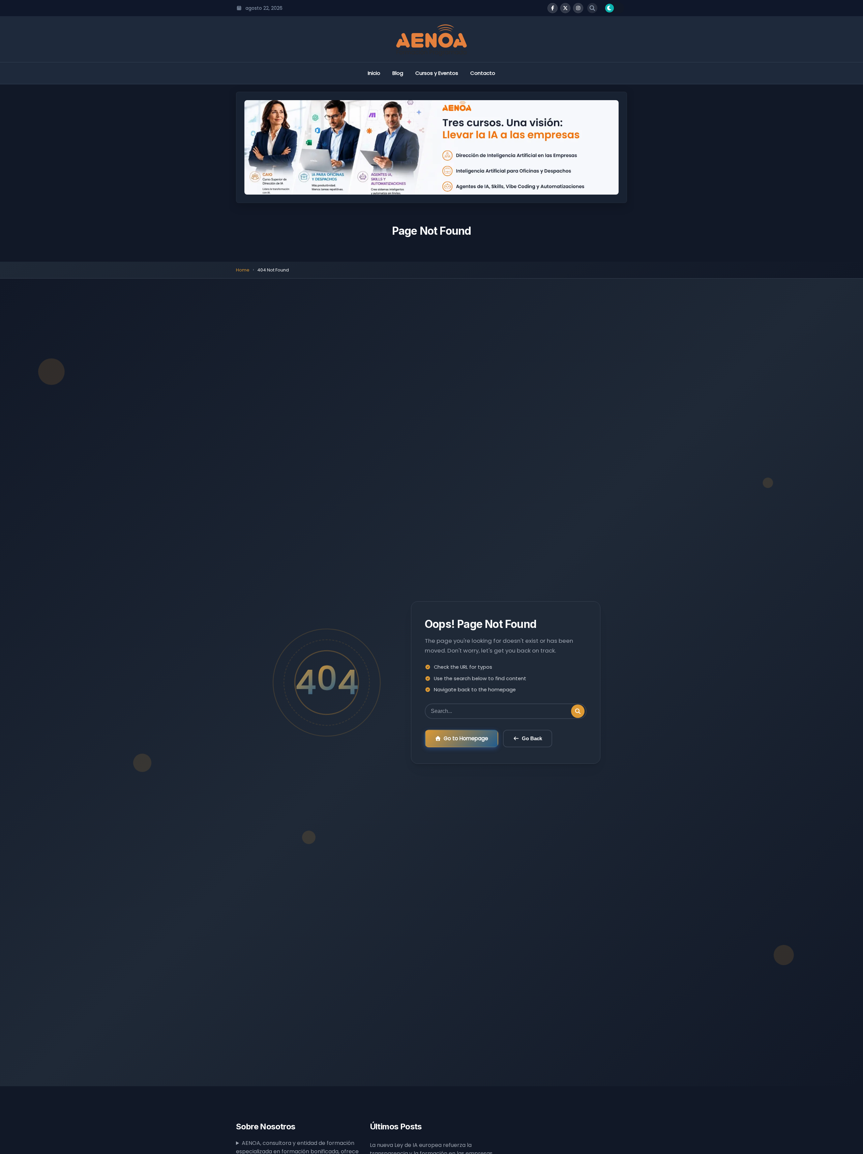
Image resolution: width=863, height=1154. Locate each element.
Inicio (374, 73)
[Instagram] (578, 8)
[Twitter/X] (565, 8)
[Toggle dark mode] (614, 8)
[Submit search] (578, 711)
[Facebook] (552, 8)
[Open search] (592, 8)
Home (242, 270)
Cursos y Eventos (436, 73)
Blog (397, 73)
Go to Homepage (466, 738)
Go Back (532, 738)
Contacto (482, 73)
